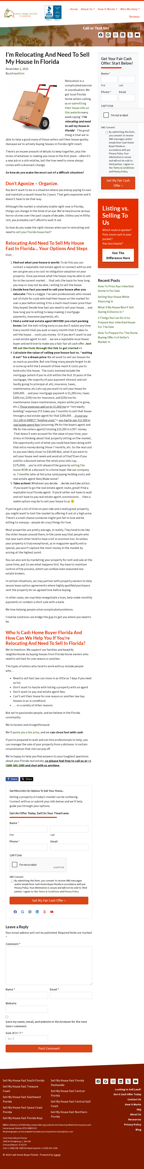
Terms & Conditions (48, 891)
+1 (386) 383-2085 (125, 28)
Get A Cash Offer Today (127, 1094)
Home (74, 9)
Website (11, 1003)
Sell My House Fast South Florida (23, 1080)
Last (52, 835)
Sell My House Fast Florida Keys (23, 1118)
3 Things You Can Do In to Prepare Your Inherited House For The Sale (116, 322)
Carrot (57, 1155)
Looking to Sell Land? (128, 1089)
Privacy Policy (71, 891)
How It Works (106, 9)
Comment (13, 944)
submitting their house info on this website (77, 108)
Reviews (134, 17)
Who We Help (128, 9)
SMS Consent (16, 877)
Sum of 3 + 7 (14, 1033)
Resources (134, 1119)
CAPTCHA (16, 855)
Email (54, 841)
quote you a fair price (26, 732)
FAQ (139, 1109)
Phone (15, 841)
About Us (86, 9)
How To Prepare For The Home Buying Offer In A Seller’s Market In (118, 337)
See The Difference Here (118, 255)
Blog (138, 1129)
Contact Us (134, 1099)
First (12, 835)
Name (14, 823)
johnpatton (16, 73)
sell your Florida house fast (33, 232)
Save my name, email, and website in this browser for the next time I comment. (46, 1024)
